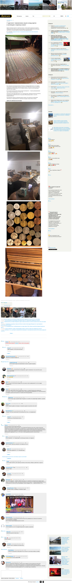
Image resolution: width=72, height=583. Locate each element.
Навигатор (10, 397)
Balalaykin (9, 368)
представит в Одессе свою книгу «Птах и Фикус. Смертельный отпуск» (60, 87)
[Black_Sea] (3, 531)
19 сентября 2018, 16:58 (14, 461)
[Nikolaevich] (3, 481)
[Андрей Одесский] (4, 361)
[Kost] (2, 537)
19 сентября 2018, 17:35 (16, 494)
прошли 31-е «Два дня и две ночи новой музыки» (57, 44)
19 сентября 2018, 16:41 (16, 449)
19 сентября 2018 (9, 20)
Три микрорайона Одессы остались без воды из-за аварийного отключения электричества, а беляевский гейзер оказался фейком (50, 8)
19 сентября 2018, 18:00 (15, 531)
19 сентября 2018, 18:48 (20, 556)
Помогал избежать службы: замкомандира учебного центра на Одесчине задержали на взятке (23, 328)
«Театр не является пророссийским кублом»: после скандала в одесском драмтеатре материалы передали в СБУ (61, 121)
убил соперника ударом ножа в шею (60, 97)
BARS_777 (9, 449)
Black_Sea (8, 531)
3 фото (9, 305)
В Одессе (53, 25)
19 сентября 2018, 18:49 (21, 375)
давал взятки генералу (63, 69)
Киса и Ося (8, 403)
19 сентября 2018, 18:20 (13, 537)
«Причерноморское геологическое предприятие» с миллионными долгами (58, 27)
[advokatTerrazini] (3, 469)
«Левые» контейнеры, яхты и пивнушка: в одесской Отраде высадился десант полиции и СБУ (6, 8)
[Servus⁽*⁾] (4, 347)
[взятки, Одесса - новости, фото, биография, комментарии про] (2, 302)
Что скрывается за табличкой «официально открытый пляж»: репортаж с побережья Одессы (62, 115)
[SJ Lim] (3, 391)
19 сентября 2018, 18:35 (19, 550)
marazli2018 (8, 494)
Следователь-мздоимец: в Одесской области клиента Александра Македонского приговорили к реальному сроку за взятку (21, 324)
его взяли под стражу (65, 65)
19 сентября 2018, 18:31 (16, 544)
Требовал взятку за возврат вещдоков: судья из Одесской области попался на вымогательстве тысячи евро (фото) (23, 322)
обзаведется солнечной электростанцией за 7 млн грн (60, 50)
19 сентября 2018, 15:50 (15, 403)
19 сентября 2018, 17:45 (17, 517)
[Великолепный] (3, 519)
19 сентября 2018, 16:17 (19, 442)
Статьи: (50, 111)
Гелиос (7, 341)
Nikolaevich (8, 479)
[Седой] (3, 460)
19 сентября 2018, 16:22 (20, 467)
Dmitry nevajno (9, 525)
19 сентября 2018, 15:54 (18, 410)
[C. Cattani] (4, 475)
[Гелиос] (2, 341)
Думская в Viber (53, 247)
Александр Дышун (11, 375)
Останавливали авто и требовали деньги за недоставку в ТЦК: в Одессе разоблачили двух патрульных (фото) (23, 327)
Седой (8, 461)
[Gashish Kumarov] (3, 445)
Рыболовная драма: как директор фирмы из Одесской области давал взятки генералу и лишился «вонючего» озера (35, 8)
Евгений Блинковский (10, 356)
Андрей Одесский (13, 362)
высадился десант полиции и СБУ (60, 32)
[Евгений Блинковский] (3, 358)
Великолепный (9, 517)
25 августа (50, 74)
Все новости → (51, 105)
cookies (37, 581)
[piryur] (3, 384)
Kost (5, 537)
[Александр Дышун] (4, 377)
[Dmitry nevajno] (3, 527)
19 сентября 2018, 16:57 (21, 488)
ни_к (7, 436)
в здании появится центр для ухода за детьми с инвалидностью (59, 102)
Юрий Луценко (54, 86)
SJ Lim (7, 389)
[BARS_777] (4, 451)
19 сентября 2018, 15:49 (15, 389)
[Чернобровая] (4, 549)
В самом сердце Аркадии (55, 58)
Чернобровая (11, 550)
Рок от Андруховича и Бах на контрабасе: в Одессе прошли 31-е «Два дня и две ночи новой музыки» (65, 572)
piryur (7, 381)
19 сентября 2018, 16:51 (18, 397)
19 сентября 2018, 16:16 (13, 436)
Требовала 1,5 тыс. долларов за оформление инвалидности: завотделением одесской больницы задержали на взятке (23, 330)
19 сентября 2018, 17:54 (17, 525)
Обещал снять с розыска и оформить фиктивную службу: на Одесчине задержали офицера (30, 315)
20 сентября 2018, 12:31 (16, 562)
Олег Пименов (9, 410)
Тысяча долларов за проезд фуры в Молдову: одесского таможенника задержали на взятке (22, 320)
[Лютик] (2, 425)
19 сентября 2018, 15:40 (15, 341)
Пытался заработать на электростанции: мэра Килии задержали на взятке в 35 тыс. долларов (22, 319)
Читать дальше (51, 198)
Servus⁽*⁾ (9, 348)
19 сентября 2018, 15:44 (22, 362)
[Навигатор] (4, 396)
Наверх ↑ (11, 333)
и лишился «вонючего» (60, 70)
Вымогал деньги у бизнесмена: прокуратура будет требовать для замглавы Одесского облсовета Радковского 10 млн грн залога (6, 314)
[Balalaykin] (4, 370)
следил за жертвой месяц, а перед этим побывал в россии (59, 39)
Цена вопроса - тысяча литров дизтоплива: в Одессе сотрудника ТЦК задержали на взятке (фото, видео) (18, 315)
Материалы (19, 16)
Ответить (7, 345)
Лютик (6, 425)
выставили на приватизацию (60, 25)
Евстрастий (8, 562)
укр (54, 16)
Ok (40, 581)
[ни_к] (3, 436)
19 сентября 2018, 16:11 (13, 425)
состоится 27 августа (59, 92)
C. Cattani (9, 473)
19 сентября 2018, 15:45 (16, 348)
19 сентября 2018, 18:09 (18, 368)
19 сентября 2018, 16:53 (17, 479)
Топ (33, 16)
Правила (17, 578)
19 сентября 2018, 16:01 (16, 416)
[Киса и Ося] (3, 405)
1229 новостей (6, 305)
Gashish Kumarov (9, 442)
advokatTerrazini (9, 467)
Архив (27, 16)
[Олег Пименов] (3, 412)
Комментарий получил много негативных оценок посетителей (14, 456)
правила (16, 343)
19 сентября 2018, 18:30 (16, 473)
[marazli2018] (3, 496)
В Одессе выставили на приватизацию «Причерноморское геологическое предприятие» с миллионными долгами (65, 540)
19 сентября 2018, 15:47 (15, 381)
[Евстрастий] (3, 564)
